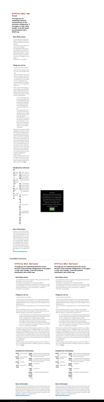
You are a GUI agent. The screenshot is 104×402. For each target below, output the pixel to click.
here (25, 162)
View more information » (20, 251)
